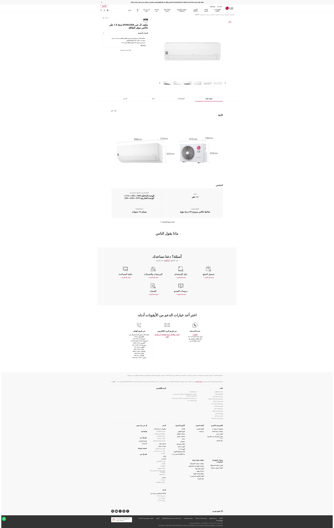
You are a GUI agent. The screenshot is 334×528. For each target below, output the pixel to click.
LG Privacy (220, 520)
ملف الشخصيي (161, 436)
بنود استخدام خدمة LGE (201, 518)
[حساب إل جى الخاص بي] (104, 10)
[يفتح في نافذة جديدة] (127, 511)
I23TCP (166, 260)
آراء (153, 98)
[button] (192, 51)
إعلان (164, 456)
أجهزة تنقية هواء (199, 468)
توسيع (103, 33)
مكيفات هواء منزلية (198, 460)
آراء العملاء (162, 474)
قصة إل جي (143, 454)
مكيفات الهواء (199, 381)
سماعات (201, 431)
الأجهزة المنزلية (180, 425)
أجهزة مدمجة (181, 446)
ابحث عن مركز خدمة (159, 451)
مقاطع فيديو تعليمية (159, 433)
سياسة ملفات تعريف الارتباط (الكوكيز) (171, 518)
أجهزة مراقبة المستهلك (216, 465)
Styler (183, 439)
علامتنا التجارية (143, 441)
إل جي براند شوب (141, 425)
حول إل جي (143, 437)
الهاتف (163, 463)
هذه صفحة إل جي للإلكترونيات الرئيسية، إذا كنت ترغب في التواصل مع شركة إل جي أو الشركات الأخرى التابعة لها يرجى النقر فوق (191, 525)
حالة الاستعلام (161, 468)
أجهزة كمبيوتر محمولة (217, 468)
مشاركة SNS (103, 18)
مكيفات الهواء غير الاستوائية (196, 466)
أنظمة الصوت (199, 425)
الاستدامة (144, 443)
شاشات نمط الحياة (217, 431)
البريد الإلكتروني (161, 388)
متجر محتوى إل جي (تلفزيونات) (215, 437)
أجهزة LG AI (181, 449)
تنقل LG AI (162, 500)
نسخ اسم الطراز (143, 22)
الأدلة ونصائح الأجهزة (179, 451)
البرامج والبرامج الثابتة (159, 441)
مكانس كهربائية (181, 444)
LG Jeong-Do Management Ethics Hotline (123, 519)
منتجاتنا (163, 480)
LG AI (164, 490)
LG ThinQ (144, 431)
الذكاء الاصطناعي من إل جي (158, 493)
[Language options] (108, 10)
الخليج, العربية (216, 511)
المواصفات (181, 98)
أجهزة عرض (219, 434)
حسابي (164, 477)
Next (160, 83)
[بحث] (101, 10)
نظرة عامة (208, 99)
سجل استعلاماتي (160, 482)
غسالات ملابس (181, 436)
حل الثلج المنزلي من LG (178, 454)
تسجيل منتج (162, 443)
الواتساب (162, 466)
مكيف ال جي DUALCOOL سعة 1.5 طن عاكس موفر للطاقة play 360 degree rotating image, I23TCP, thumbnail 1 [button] (229, 22)
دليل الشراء (219, 440)
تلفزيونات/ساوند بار (217, 429)
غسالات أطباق (181, 434)
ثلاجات (183, 429)
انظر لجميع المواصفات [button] (168, 222)
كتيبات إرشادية (161, 438)
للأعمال (104, 6)
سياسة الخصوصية (188, 518)
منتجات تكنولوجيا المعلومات (218, 461)
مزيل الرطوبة (200, 471)
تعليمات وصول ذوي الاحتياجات (145, 518)
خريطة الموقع (213, 518)
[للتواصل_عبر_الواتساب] (4, 519)
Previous (225, 83)
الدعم (125, 98)
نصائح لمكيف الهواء (198, 473)
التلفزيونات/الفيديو (217, 425)
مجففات (182, 441)
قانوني (157, 518)
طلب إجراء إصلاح (160, 448)
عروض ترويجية (142, 448)
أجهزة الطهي (181, 431)
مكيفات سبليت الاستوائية (197, 463)
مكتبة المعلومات (160, 431)
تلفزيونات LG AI (161, 496)
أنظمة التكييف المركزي (197, 476)
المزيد (113, 381)
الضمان (163, 453)
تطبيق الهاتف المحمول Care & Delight (157, 471)
